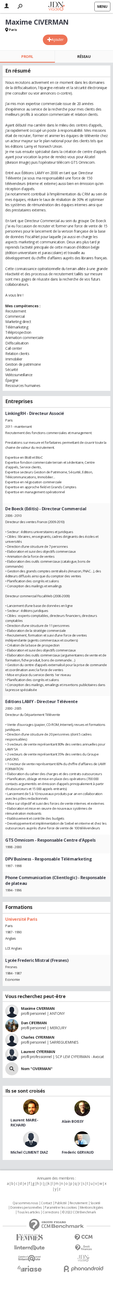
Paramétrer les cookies (61, 1207)
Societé (95, 1203)
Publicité (60, 1203)
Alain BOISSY (73, 1121)
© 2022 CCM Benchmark (79, 1212)
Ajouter (57, 39)
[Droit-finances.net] (83, 1248)
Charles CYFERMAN (37, 1037)
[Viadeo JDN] (83, 1258)
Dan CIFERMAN (34, 1022)
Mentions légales (91, 1207)
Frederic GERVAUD (78, 1152)
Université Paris (21, 919)
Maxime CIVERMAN (38, 1008)
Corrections (51, 1212)
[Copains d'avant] (29, 1258)
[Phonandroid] (83, 1268)
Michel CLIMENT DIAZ (29, 1152)
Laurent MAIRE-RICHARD (24, 1122)
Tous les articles (28, 1212)
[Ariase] (29, 1269)
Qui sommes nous (25, 1203)
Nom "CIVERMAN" (36, 1068)
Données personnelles (26, 1207)
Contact (46, 1203)
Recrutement (78, 1203)
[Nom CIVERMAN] (11, 1068)
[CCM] (83, 1237)
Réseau (83, 56)
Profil (27, 56)
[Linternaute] (29, 1247)
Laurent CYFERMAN (38, 1051)
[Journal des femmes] (29, 1237)
